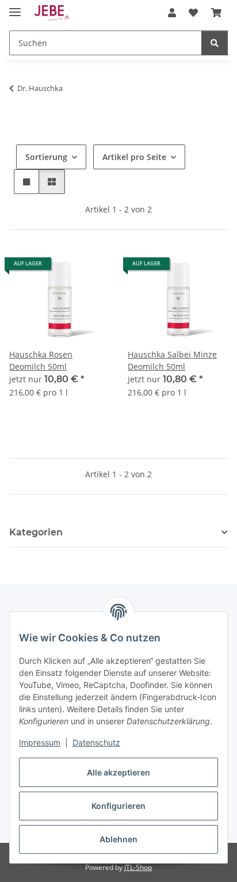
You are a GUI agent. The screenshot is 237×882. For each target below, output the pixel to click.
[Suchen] (214, 43)
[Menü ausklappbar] (15, 7)
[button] (172, 12)
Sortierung (46, 156)
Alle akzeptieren (118, 772)
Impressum (39, 742)
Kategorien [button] (36, 532)
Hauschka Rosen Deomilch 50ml (40, 360)
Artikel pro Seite (134, 156)
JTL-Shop (138, 867)
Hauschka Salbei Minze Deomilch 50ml (172, 360)
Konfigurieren (118, 806)
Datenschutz (96, 742)
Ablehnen (118, 839)
